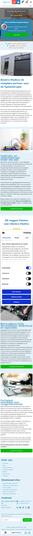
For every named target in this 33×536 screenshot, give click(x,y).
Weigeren (16, 302)
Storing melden (7, 487)
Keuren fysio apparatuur (9, 491)
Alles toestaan (16, 291)
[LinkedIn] (29, 508)
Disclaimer (29, 529)
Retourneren (6, 474)
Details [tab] (17, 237)
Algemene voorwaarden (8, 529)
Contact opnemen (7, 467)
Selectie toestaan (16, 297)
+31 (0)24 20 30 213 (24, 503)
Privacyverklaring (20, 529)
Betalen (5, 471)
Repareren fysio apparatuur (10, 489)
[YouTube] (20, 508)
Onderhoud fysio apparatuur (10, 485)
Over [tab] (27, 237)
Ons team (5, 463)
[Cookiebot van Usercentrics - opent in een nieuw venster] (23, 233)
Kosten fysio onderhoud (9, 494)
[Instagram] (18, 508)
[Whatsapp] (26, 508)
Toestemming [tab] (6, 237)
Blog (4, 465)
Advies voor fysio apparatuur (10, 483)
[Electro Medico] (6, 2)
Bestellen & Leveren (8, 469)
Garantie (5, 476)
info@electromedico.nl (25, 501)
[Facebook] (23, 508)
